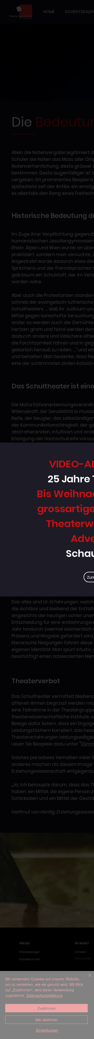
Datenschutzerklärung (44, 995)
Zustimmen (46, 1008)
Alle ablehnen (46, 1019)
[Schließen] (86, 978)
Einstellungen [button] (47, 1030)
